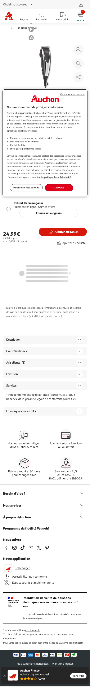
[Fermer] (4, 676)
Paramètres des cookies (26, 187)
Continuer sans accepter (72, 94)
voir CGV (69, 399)
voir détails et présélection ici (45, 316)
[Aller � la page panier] (81, 16)
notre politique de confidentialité (55, 177)
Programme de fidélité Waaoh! (26, 528)
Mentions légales (62, 663)
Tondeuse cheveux (26, 27)
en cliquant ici (32, 630)
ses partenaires (25, 113)
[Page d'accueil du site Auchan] (9, 16)
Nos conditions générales (33, 663)
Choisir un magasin (49, 213)
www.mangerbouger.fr (71, 642)
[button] (31, 29)
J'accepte (59, 187)
